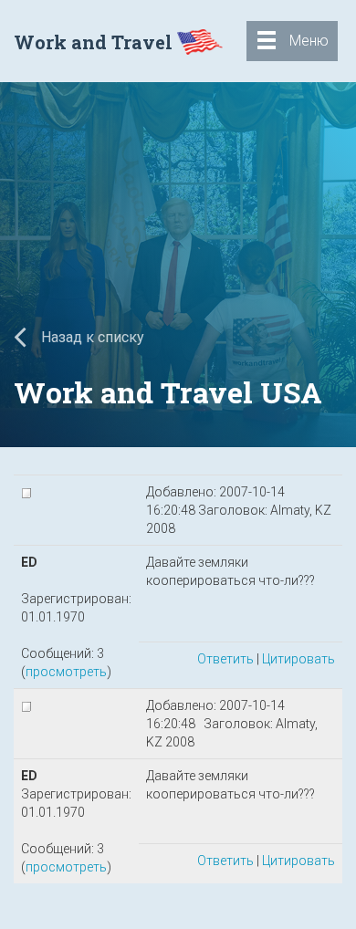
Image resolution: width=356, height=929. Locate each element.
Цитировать (298, 659)
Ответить (225, 659)
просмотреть (66, 671)
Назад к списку (90, 337)
